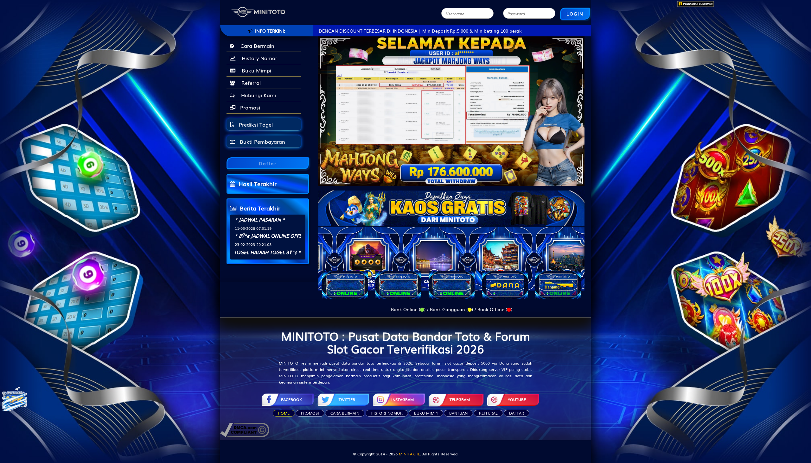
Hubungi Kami (257, 95)
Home (284, 413)
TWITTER (347, 399)
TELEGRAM (460, 399)
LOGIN (575, 13)
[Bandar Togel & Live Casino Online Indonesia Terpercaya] (451, 204)
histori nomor (387, 413)
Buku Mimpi (255, 70)
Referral (249, 82)
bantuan (458, 413)
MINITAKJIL (409, 454)
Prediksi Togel (255, 124)
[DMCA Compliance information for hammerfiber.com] (244, 429)
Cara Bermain (255, 45)
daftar (516, 413)
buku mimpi (426, 413)
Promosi (249, 107)
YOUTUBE (517, 399)
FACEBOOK (291, 399)
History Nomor (258, 58)
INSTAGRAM (402, 399)
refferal (488, 413)
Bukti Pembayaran (261, 141)
